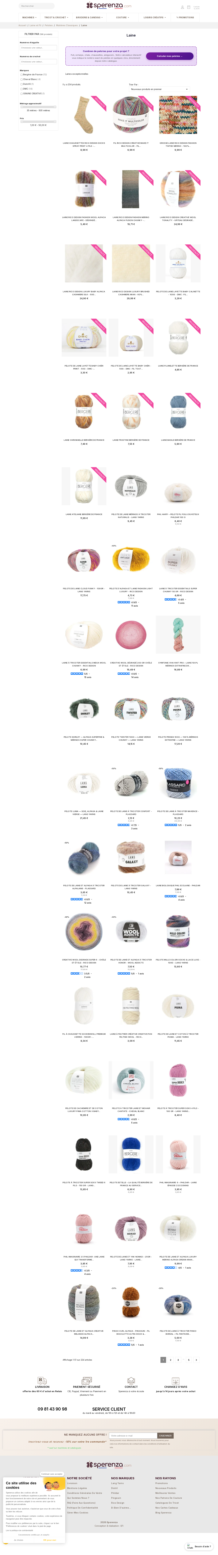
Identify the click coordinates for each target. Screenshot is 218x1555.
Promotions (161, 1483)
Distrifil (28, 84)
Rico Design (117, 1503)
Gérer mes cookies (77, 1512)
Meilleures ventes (165, 1493)
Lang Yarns (117, 1483)
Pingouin (116, 1498)
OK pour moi (49, 1540)
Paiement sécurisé (86, 1386)
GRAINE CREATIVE (34, 93)
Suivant (196, 1360)
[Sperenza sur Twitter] (158, 1409)
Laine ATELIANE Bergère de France (84, 514)
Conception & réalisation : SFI (109, 1526)
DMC (28, 88)
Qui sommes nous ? (78, 1498)
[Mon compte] (183, 7)
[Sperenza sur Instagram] (171, 1409)
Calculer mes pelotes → (170, 56)
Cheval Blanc (32, 79)
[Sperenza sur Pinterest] (178, 1409)
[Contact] (42, 1381)
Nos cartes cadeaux (166, 1507)
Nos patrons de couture (168, 1498)
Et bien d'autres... (121, 1507)
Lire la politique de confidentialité (19, 1530)
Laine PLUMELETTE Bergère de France (178, 366)
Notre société (79, 1478)
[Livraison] (87, 1381)
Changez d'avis (175, 1386)
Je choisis (18, 1540)
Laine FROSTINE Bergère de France (131, 440)
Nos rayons (165, 1478)
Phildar (115, 1493)
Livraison (42, 1386)
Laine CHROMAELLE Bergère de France (84, 440)
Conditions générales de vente (84, 1493)
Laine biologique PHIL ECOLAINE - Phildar (178, 885)
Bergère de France (35, 74)
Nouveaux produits (165, 1488)
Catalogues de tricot (167, 1503)
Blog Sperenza (163, 1512)
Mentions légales (77, 1488)
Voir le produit (84, 155)
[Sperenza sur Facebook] (164, 1409)
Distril (114, 1488)
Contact (131, 1386)
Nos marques (122, 1478)
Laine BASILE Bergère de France (178, 440)
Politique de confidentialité (82, 1507)
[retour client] (175, 1381)
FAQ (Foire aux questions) (81, 1503)
